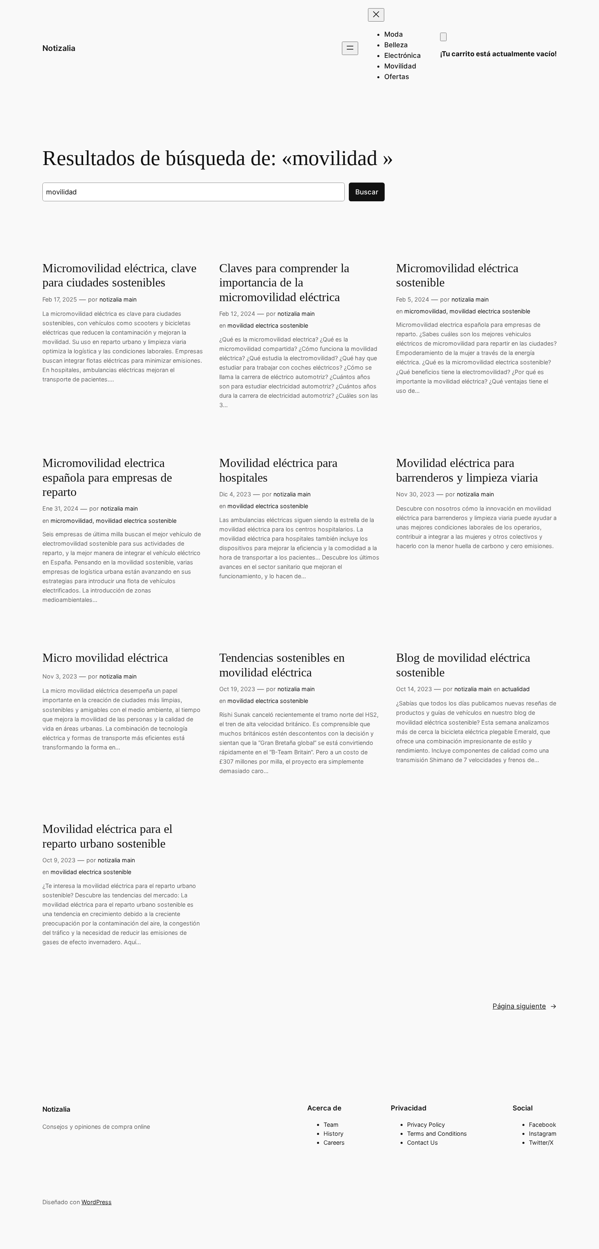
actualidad (516, 688)
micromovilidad (425, 311)
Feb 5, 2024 (412, 299)
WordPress (96, 1201)
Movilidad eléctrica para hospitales (278, 470)
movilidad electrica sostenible (267, 325)
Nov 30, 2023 (415, 494)
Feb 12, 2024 (237, 313)
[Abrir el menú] (350, 48)
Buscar (366, 192)
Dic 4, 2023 (235, 494)
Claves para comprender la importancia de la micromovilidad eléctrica (284, 283)
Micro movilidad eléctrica (105, 657)
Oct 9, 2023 (58, 860)
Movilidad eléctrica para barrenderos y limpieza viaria (467, 470)
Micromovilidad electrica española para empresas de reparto (107, 477)
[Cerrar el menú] (376, 15)
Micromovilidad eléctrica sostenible (457, 275)
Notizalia (58, 48)
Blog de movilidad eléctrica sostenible (463, 665)
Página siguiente (525, 1006)
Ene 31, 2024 (60, 508)
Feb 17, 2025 (59, 299)
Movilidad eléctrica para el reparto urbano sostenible (107, 836)
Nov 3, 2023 (59, 676)
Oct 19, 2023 (237, 688)
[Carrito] (443, 37)
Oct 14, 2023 (414, 688)
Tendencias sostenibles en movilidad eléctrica (282, 665)
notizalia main (118, 299)
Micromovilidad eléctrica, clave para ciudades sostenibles (119, 275)
